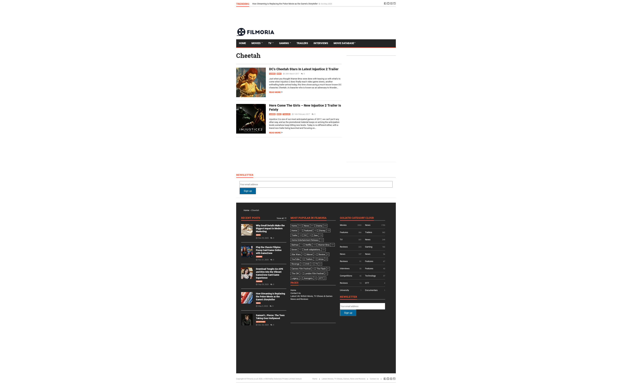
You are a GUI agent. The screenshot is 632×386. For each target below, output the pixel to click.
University (344, 290)
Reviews (344, 247)
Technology (370, 276)
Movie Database (344, 43)
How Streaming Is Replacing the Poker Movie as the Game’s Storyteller (270, 296)
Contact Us (295, 293)
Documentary (371, 290)
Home (242, 43)
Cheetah (248, 55)
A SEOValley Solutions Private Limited (279, 379)
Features (344, 232)
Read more (275, 92)
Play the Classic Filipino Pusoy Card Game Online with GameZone (269, 250)
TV (270, 43)
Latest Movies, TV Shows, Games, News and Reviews (343, 379)
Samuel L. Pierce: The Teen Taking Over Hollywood (276, 3)
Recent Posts (250, 218)
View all (280, 218)
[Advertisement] (336, 17)
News (279, 74)
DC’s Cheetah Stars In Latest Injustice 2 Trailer (304, 69)
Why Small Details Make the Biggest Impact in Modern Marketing (270, 228)
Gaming (284, 43)
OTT (367, 283)
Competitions (346, 276)
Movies (256, 43)
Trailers (302, 43)
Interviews (321, 43)
